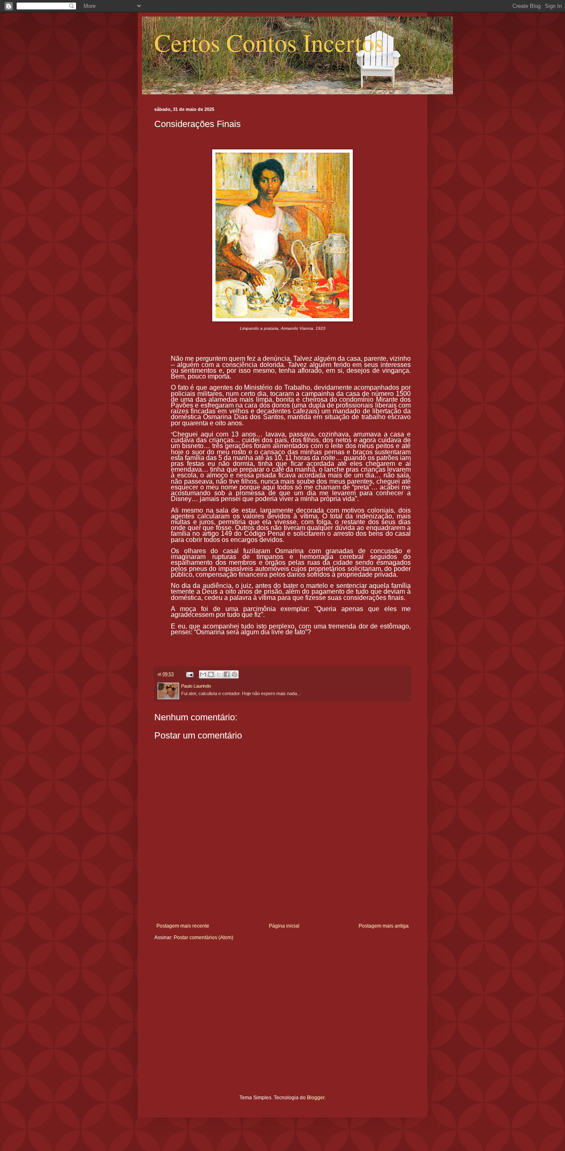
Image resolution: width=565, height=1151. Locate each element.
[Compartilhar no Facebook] (227, 674)
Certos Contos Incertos (269, 42)
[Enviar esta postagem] (189, 673)
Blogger (315, 1098)
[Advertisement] (282, 1024)
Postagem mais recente (182, 926)
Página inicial (284, 926)
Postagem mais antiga (384, 926)
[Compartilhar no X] (219, 674)
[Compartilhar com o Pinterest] (234, 674)
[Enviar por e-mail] (203, 674)
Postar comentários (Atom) (203, 937)
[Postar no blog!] (211, 674)
